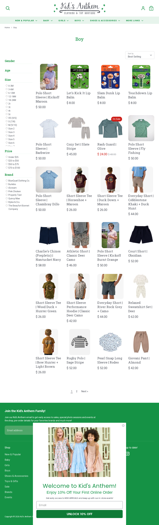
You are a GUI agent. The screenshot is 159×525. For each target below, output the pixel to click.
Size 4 (11, 136)
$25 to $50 (13, 160)
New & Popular (25, 20)
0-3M (11, 86)
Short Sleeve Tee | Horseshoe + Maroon (79, 200)
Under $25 (13, 157)
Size (8, 80)
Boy (15, 27)
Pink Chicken (14, 191)
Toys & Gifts (11, 481)
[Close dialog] (123, 425)
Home (7, 27)
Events (8, 497)
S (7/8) (11, 121)
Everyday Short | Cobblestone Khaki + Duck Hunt (140, 202)
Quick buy (49, 85)
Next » (84, 391)
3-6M (11, 89)
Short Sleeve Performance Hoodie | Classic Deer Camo (78, 309)
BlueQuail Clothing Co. (19, 180)
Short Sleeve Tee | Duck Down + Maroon (110, 200)
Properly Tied (14, 195)
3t (9, 107)
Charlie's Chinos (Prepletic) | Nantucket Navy (48, 255)
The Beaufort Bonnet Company (18, 207)
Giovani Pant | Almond (138, 360)
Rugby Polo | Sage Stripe (76, 360)
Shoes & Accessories (104, 20)
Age (7, 70)
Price (8, 151)
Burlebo (12, 184)
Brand (9, 174)
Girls (62, 20)
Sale (7, 486)
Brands (8, 492)
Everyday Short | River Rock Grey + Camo (110, 307)
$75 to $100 (14, 168)
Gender (10, 61)
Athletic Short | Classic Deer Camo (78, 255)
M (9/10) (12, 125)
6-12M (11, 93)
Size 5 (11, 139)
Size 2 (11, 128)
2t (9, 103)
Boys (78, 20)
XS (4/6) (12, 118)
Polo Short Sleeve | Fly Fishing (136, 148)
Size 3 (11, 132)
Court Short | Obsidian (137, 253)
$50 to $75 (13, 164)
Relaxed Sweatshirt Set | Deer (140, 307)
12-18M (12, 96)
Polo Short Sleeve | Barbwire (43, 148)
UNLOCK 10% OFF (79, 514)
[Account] (143, 8)
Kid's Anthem (26, 517)
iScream (12, 188)
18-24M (12, 100)
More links (133, 20)
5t (9, 114)
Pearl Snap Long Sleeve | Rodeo (109, 360)
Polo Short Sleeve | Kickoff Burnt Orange (109, 255)
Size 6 (11, 143)
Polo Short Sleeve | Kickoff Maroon (47, 97)
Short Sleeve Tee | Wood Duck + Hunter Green (48, 307)
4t (9, 111)
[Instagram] (127, 454)
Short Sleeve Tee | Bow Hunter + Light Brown (48, 362)
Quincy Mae (14, 198)
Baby (46, 20)
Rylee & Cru (14, 202)
